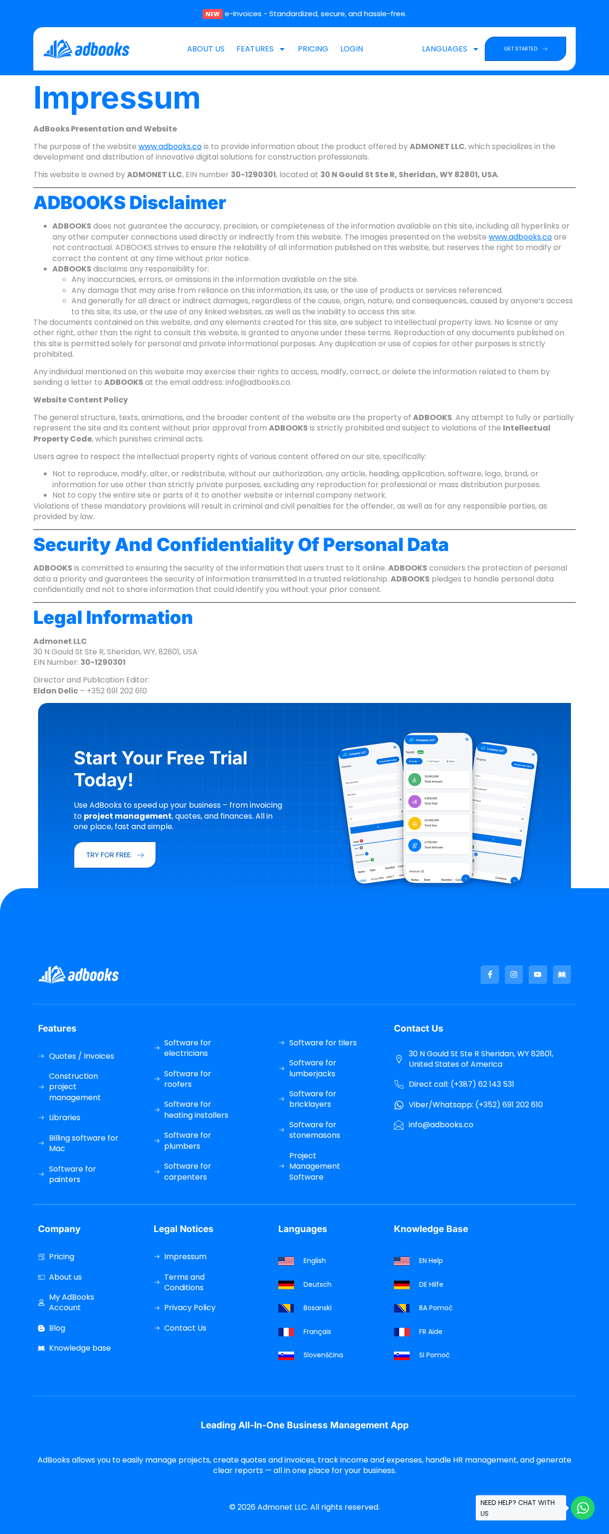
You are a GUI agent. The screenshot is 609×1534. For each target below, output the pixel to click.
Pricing (313, 49)
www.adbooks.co (170, 146)
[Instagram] (514, 974)
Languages (444, 49)
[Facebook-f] (490, 974)
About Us (206, 49)
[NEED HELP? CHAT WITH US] (583, 1508)
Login (351, 49)
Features (255, 49)
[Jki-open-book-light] (562, 974)
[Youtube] (538, 974)
